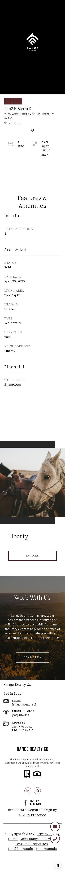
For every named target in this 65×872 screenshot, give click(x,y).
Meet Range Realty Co (37, 839)
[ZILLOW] (37, 790)
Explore (32, 555)
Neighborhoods (20, 849)
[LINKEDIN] (27, 790)
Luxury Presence (32, 815)
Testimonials (46, 849)
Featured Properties (31, 844)
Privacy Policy (48, 834)
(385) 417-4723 (20, 715)
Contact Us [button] (32, 657)
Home (13, 839)
